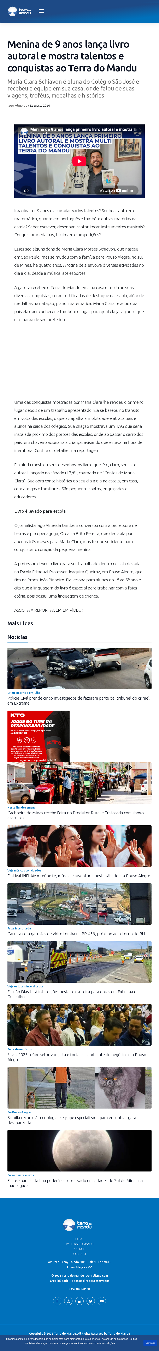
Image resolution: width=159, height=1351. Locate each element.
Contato (79, 1254)
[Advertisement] (79, 363)
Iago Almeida (17, 105)
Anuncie (79, 1249)
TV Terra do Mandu (80, 1244)
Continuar (150, 1343)
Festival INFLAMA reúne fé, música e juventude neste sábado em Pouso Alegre (78, 875)
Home (79, 1239)
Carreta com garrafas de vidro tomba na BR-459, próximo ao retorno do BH (76, 933)
